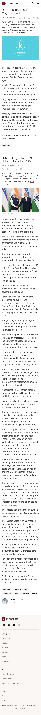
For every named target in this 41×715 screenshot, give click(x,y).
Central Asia (7, 593)
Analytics (5, 652)
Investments (25, 593)
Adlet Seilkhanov (16, 600)
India (25, 589)
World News (7, 145)
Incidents (5, 661)
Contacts (5, 700)
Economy (5, 648)
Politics (5, 643)
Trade (16, 593)
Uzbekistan (17, 589)
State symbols (7, 679)
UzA (32, 181)
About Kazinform (8, 674)
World (4, 657)
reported (19, 576)
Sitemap (5, 696)
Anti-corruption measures (11, 683)
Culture (34, 593)
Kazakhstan (6, 638)
